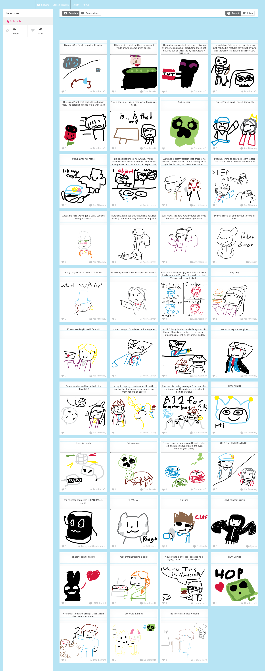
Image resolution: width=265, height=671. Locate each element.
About (86, 4)
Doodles (73, 13)
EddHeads (151, 546)
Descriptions (93, 13)
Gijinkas (253, 261)
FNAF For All (99, 602)
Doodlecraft (99, 91)
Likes (250, 13)
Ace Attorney (250, 148)
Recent (235, 13)
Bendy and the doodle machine (97, 546)
